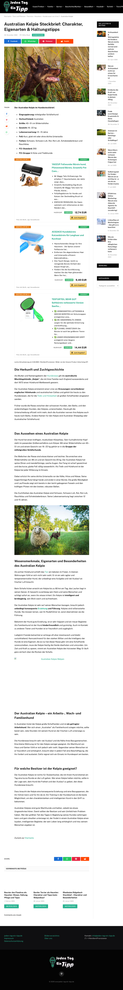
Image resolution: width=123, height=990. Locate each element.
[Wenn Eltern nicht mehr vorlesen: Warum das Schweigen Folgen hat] (101, 152)
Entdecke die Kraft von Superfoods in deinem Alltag (113, 94)
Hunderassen (38, 35)
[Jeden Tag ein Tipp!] (16, 6)
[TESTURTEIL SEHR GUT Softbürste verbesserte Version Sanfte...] (32, 310)
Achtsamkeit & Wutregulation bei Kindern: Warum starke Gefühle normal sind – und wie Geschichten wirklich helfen (113, 44)
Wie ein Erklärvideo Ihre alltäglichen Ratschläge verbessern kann (112, 244)
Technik (110, 7)
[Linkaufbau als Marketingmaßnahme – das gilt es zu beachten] (101, 222)
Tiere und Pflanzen (19, 16)
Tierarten (30, 16)
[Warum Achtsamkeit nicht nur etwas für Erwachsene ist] (101, 68)
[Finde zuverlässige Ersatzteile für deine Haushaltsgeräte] (101, 113)
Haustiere (38, 16)
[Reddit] (6, 126)
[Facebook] (6, 113)
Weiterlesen (11, 906)
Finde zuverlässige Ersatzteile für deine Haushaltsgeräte (114, 116)
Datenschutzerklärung (13, 941)
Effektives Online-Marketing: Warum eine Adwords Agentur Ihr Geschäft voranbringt (112, 202)
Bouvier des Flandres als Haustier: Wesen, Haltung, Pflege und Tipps (16, 895)
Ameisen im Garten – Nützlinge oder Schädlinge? (113, 135)
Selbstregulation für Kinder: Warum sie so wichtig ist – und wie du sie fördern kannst (114, 178)
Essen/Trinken (38, 7)
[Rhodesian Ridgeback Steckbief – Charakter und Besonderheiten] (76, 882)
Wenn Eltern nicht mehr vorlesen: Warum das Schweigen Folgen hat (112, 156)
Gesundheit (88, 7)
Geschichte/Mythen (73, 7)
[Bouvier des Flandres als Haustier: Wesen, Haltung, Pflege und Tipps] (17, 882)
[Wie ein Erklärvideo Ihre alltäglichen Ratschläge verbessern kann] (101, 239)
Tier (46, 572)
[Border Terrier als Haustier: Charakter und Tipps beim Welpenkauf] (47, 882)
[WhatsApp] (6, 132)
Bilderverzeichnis (51, 936)
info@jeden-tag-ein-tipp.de (103, 936)
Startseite (7, 16)
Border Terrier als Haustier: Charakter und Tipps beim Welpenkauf (46, 895)
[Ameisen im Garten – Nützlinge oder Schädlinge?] (101, 132)
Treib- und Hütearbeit (47, 396)
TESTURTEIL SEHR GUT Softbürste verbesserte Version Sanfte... (68, 302)
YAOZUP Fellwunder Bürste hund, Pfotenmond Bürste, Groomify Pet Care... (69, 168)
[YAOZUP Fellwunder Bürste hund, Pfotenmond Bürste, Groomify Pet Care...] (32, 175)
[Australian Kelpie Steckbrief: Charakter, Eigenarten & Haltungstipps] (46, 74)
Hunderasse (52, 376)
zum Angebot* (79, 218)
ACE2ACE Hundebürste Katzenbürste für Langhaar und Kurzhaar (68, 235)
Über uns (48, 938)
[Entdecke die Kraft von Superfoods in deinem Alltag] (101, 91)
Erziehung (42, 608)
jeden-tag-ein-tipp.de (13, 936)
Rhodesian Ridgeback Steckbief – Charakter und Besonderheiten (75, 895)
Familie (50, 7)
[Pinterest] (6, 120)
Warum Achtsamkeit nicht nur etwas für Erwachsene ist (113, 72)
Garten (59, 7)
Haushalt (100, 7)
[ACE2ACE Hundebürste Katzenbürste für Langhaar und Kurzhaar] (32, 242)
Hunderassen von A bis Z (51, 16)
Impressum (9, 938)
